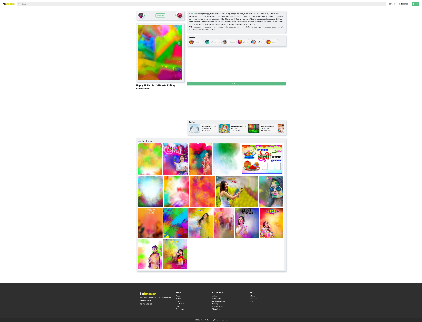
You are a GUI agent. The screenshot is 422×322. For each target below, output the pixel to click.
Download (237, 84)
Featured (252, 296)
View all (215, 309)
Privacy (179, 301)
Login (251, 301)
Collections (253, 298)
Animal (214, 296)
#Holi (191, 14)
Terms (178, 298)
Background (216, 298)
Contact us (180, 309)
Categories (403, 4)
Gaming (215, 304)
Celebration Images (219, 301)
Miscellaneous (217, 306)
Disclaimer (180, 304)
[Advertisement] (160, 108)
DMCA (178, 306)
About (178, 296)
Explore (392, 4)
